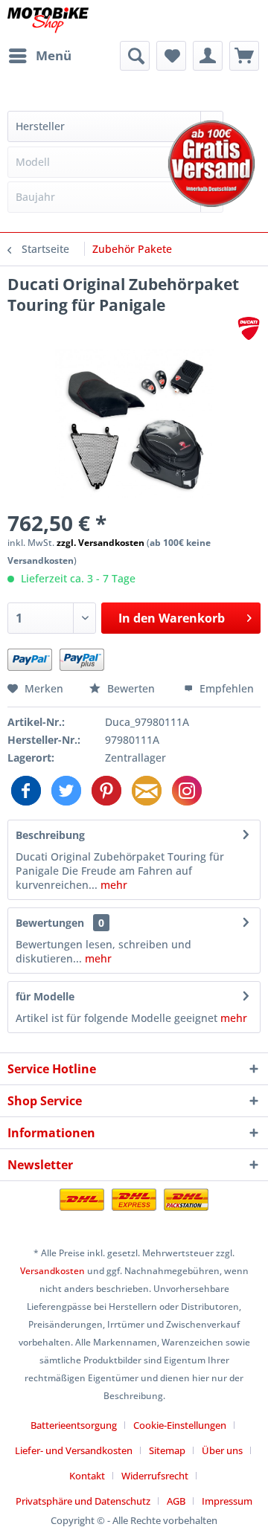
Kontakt (87, 1475)
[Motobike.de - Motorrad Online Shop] (48, 20)
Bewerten (131, 688)
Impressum (227, 1501)
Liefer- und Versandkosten (74, 1450)
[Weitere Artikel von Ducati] (249, 328)
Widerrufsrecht (154, 1475)
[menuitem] (39, 56)
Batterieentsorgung (74, 1425)
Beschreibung (50, 835)
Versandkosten (52, 1270)
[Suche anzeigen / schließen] (135, 56)
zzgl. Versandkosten (100, 542)
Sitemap (167, 1450)
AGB (176, 1501)
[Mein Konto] (208, 56)
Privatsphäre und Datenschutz (83, 1501)
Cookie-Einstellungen (179, 1425)
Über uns (222, 1450)
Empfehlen (225, 688)
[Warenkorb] (244, 56)
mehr (112, 885)
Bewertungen (50, 923)
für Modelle (45, 996)
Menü (53, 55)
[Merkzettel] (171, 56)
